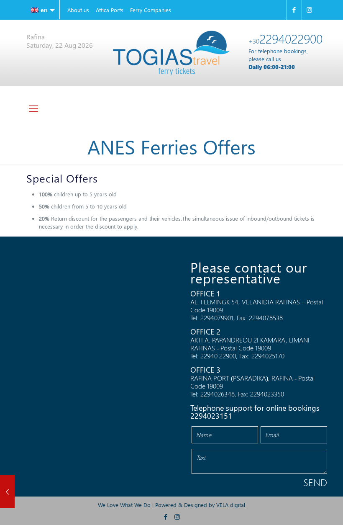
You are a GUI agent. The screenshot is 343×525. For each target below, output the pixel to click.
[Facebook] (294, 10)
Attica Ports (109, 9)
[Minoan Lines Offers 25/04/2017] (7, 491)
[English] (43, 9)
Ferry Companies (150, 9)
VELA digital (230, 504)
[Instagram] (309, 10)
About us (78, 9)
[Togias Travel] (171, 53)
